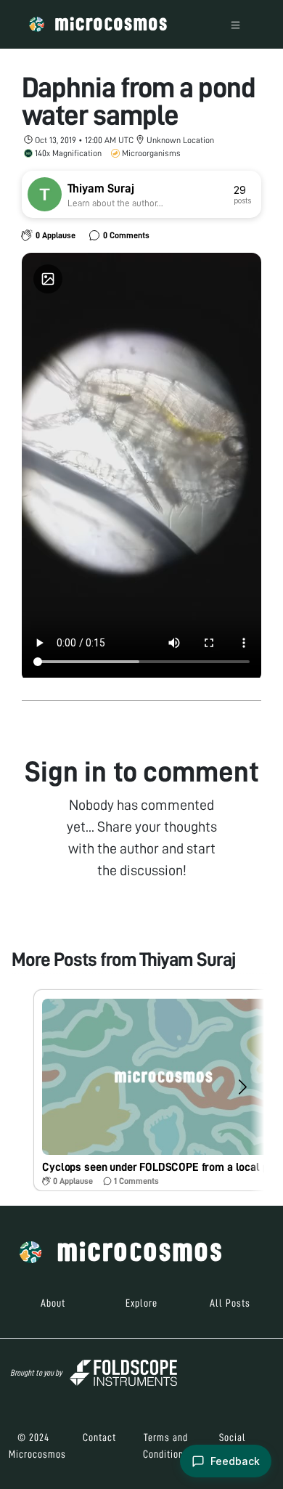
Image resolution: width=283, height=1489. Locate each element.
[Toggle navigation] (235, 24)
